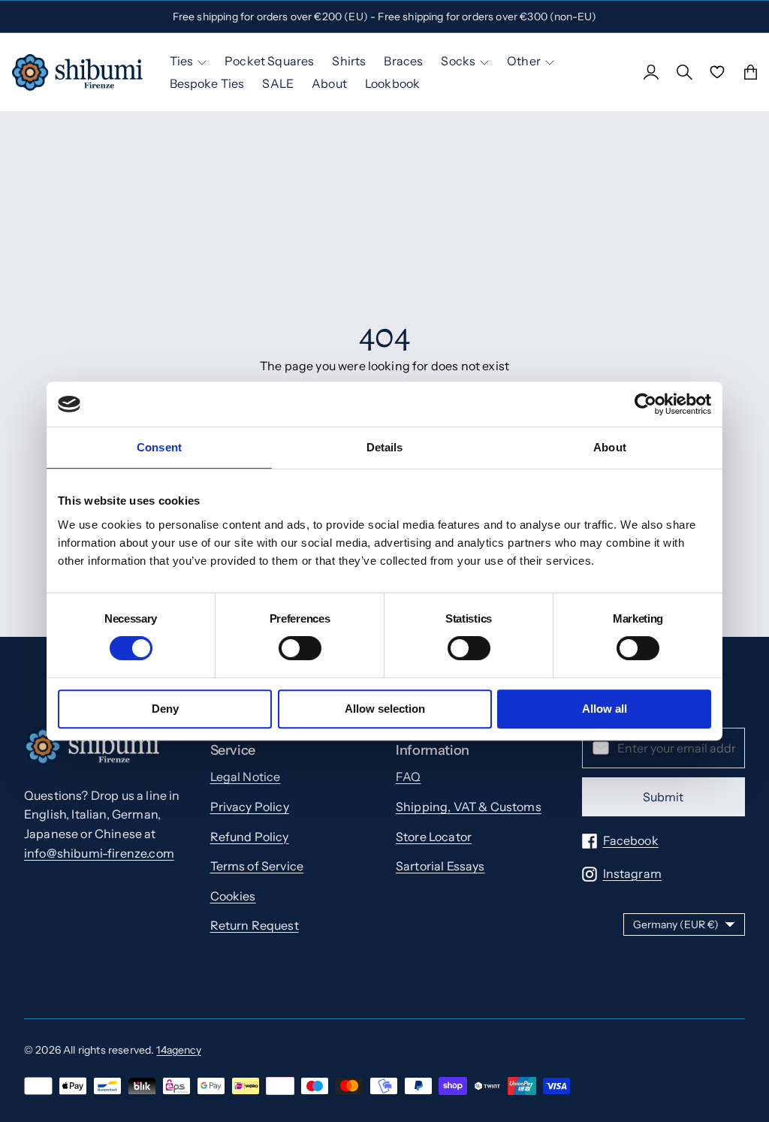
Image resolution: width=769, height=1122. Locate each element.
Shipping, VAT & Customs (468, 806)
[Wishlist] (717, 72)
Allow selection (385, 708)
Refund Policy (249, 836)
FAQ (408, 776)
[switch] (300, 648)
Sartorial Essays (440, 865)
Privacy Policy (249, 806)
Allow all (604, 708)
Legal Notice (245, 776)
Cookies (233, 895)
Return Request (254, 925)
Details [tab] (384, 447)
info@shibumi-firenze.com (99, 853)
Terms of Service (257, 865)
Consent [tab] (159, 447)
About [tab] (609, 447)
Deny (165, 708)
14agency (178, 1050)
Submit (663, 796)
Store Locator (434, 836)
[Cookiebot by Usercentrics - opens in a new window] (645, 404)
